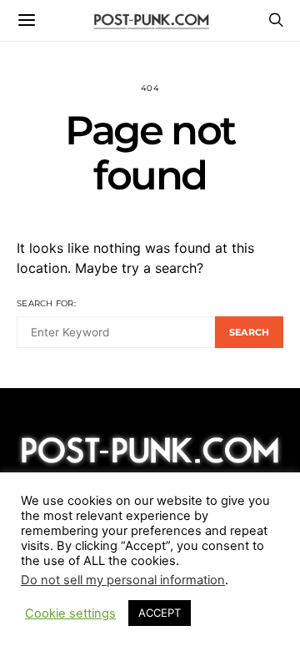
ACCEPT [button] (159, 612)
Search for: (46, 303)
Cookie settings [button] (70, 613)
